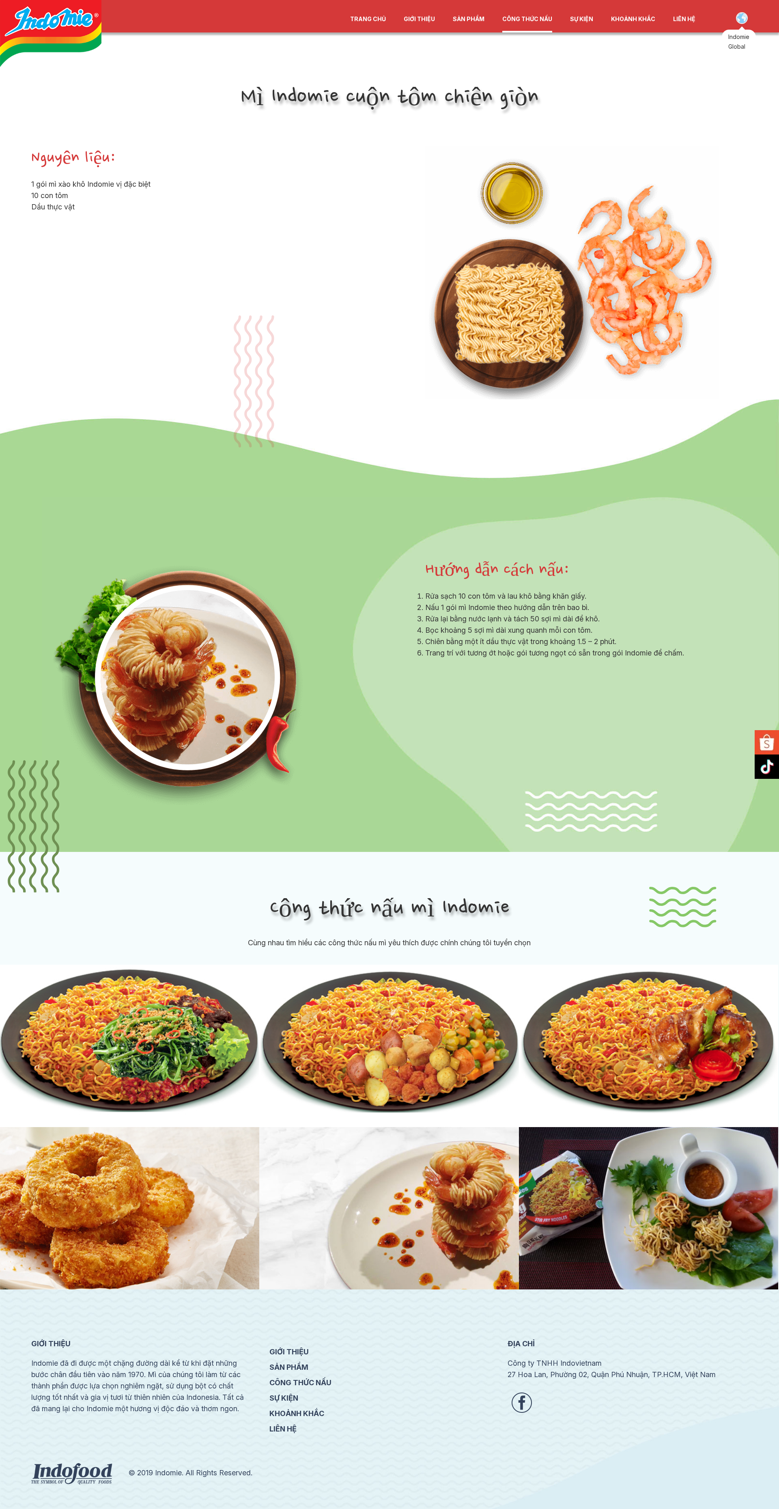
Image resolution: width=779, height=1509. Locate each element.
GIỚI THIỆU (419, 18)
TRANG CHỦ (368, 18)
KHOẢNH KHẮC (633, 18)
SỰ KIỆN (581, 18)
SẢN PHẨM (468, 18)
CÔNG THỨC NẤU (527, 18)
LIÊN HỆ (684, 18)
